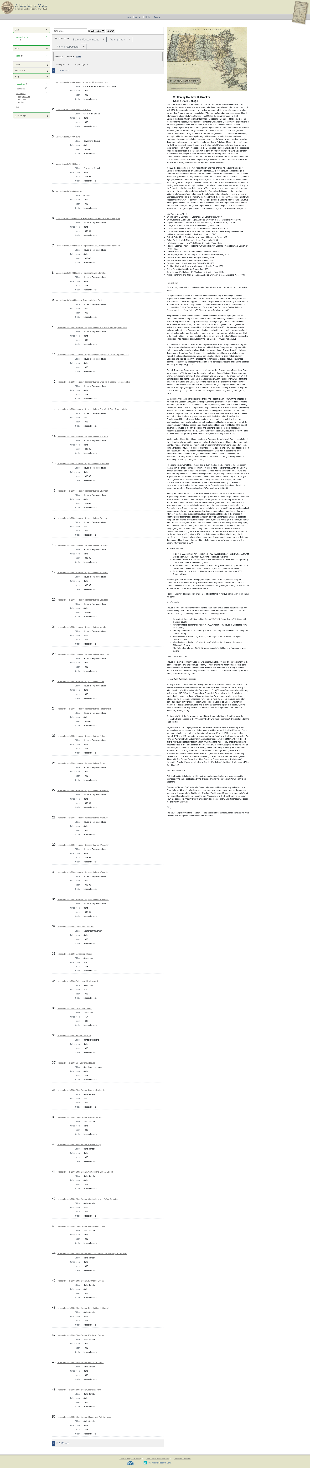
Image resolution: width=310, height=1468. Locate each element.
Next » (78, 57)
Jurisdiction (20, 70)
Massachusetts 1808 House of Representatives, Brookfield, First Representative (92, 327)
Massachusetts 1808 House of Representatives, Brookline (82, 436)
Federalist (20, 89)
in (89, 30)
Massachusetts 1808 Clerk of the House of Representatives (82, 82)
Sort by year (61, 65)
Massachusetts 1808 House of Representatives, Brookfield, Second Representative (93, 382)
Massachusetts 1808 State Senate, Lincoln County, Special (83, 1308)
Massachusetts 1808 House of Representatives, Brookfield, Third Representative (92, 409)
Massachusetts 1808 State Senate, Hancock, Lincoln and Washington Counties (92, 1254)
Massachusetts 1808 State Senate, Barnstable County (81, 1090)
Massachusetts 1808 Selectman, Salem (74, 1008)
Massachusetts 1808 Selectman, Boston (75, 954)
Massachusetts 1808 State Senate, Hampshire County (81, 1226)
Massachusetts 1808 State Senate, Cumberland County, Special (85, 1172)
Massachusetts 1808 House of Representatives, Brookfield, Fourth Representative (93, 355)
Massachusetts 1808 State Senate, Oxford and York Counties (84, 1417)
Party (17, 76)
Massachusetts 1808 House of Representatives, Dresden (82, 518)
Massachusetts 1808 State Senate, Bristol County (79, 1145)
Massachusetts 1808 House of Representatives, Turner (81, 763)
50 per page (80, 65)
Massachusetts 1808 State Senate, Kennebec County (80, 1281)
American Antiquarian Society (130, 1458)
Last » (67, 70)
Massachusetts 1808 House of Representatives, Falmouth (82, 545)
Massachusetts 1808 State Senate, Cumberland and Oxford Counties (87, 1199)
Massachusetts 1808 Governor (69, 191)
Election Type (20, 115)
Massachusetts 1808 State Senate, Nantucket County (80, 1362)
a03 (17, 107)
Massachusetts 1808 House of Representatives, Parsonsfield (84, 709)
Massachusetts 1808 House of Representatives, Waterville (82, 818)
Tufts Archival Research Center (157, 1458)
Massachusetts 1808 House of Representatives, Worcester (83, 845)
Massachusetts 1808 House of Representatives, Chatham (82, 491)
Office (17, 64)
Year (17, 48)
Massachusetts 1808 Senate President (74, 1036)
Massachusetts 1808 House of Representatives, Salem (81, 736)
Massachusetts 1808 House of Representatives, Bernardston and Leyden (88, 218)
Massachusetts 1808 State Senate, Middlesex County (80, 1335)
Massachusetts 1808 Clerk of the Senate (73, 109)
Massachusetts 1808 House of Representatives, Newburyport (84, 654)
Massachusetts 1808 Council (68, 137)
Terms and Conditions (182, 1458)
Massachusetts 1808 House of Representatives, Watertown (83, 790)
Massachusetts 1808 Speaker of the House (76, 1063)
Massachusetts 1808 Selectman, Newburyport (77, 981)
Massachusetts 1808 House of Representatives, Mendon (82, 627)
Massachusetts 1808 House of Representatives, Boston (80, 300)
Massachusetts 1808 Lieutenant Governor (75, 927)
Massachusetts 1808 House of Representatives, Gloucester (83, 600)
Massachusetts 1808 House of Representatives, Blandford (81, 273)
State (17, 29)
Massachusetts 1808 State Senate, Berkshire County (80, 1117)
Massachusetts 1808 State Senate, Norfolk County (79, 1390)
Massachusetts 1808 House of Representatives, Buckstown (83, 464)
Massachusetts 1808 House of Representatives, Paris (80, 681)
